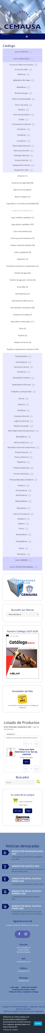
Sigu (36, 744)
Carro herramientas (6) (23, 231)
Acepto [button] (38, 1023)
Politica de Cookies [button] (10, 1030)
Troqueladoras (23, 541)
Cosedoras (23, 135)
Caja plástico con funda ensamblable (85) (22, 203)
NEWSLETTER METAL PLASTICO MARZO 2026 (26, 879)
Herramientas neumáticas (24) (23, 307)
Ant (26, 744)
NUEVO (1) (11, 734)
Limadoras (23, 410)
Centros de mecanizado (23, 99)
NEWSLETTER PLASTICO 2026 (25, 866)
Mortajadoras (23, 437)
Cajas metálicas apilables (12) (22, 217)
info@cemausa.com (23, 962)
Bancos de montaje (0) (22, 190)
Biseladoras (23, 87)
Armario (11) (22, 176)
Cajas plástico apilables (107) (22, 224)
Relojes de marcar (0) (22, 342)
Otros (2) (22, 328)
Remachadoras (22, 501)
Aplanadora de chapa (23, 80)
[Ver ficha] (11, 752)
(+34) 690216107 (23, 981)
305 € (26, 762)
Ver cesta (18, 811)
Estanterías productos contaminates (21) (22, 266)
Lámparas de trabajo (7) (22, 314)
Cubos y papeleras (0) (22, 252)
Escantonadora (22, 356)
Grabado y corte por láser (23, 391)
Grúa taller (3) (22, 287)
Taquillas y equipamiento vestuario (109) (22, 349)
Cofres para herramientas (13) (22, 238)
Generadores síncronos (23, 384)
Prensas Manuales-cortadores (23, 480)
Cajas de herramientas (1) (22, 210)
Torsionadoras (23, 534)
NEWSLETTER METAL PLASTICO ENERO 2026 (26, 907)
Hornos (23, 398)
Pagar (28, 811)
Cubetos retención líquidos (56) (22, 245)
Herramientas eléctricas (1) (22, 301)
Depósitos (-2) (22, 259)
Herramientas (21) (22, 294)
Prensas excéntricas (23, 468)
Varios (23, 548)
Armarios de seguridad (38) (22, 183)
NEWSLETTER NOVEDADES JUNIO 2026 (27, 852)
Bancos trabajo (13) (22, 197)
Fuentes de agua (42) (22, 273)
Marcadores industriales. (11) (22, 321)
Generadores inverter (23, 378)
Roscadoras (23, 508)
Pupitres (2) (22, 335)
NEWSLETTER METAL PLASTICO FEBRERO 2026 (26, 892)
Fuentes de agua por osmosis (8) (22, 280)
